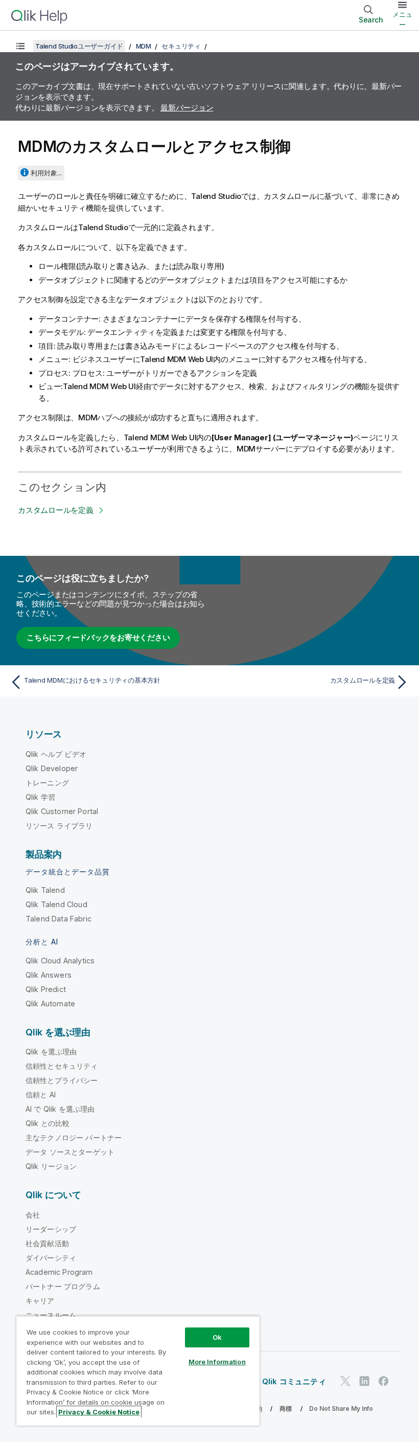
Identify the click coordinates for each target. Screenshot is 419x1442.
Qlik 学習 (40, 797)
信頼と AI (41, 1094)
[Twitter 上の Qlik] (345, 1381)
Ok (217, 1337)
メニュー (402, 19)
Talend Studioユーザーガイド (79, 46)
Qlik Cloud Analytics (60, 960)
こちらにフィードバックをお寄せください (98, 637)
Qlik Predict (46, 989)
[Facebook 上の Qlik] (383, 1381)
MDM (143, 46)
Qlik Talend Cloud (56, 904)
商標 (286, 1408)
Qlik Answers (49, 975)
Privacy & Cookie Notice (98, 1412)
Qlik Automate (50, 1003)
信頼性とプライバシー (62, 1080)
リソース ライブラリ (59, 825)
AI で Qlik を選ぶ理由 (60, 1109)
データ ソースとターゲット (70, 1151)
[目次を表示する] (20, 46)
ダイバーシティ (51, 1257)
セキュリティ (181, 46)
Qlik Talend (45, 890)
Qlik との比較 (47, 1123)
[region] (138, 1371)
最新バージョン (186, 107)
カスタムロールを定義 (56, 510)
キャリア (40, 1300)
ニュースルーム (51, 1315)
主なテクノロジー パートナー (74, 1137)
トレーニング (47, 782)
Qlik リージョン (51, 1166)
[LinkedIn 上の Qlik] (364, 1381)
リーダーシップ (51, 1229)
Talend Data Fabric (58, 918)
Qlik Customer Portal (62, 811)
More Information (217, 1362)
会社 (33, 1214)
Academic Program (59, 1272)
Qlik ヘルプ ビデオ (56, 754)
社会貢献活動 (47, 1243)
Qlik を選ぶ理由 (51, 1051)
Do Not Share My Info (341, 1408)
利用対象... (46, 173)
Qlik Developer (52, 768)
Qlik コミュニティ (294, 1381)
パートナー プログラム (63, 1286)
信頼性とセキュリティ (62, 1066)
